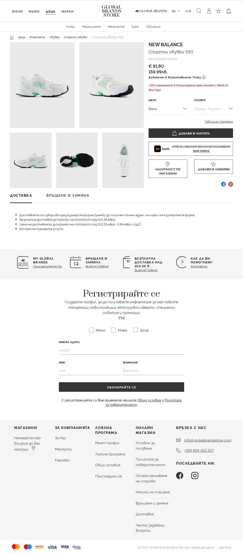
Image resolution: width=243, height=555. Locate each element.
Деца (21, 37)
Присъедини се (108, 475)
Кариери (62, 459)
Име (62, 362)
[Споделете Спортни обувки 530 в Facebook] (223, 186)
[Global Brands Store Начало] (111, 10)
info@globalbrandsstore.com (207, 440)
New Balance (166, 44)
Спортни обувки (75, 37)
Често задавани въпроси (150, 527)
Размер (200, 100)
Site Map (225, 547)
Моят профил (107, 442)
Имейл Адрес (69, 342)
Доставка (145, 513)
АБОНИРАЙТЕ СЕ (121, 387)
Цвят (153, 100)
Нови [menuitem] (70, 26)
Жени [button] (17, 11)
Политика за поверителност (150, 462)
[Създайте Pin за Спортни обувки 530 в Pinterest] (230, 186)
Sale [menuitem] (135, 26)
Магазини (63, 448)
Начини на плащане (153, 491)
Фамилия (130, 362)
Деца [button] (51, 11)
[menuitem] (70, 26)
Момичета (37, 37)
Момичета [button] (91, 26)
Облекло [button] (153, 26)
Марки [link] (67, 11)
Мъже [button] (34, 11)
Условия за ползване (145, 445)
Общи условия (149, 400)
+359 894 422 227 (199, 450)
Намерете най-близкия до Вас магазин (28, 443)
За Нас (60, 437)
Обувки (54, 37)
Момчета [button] (116, 26)
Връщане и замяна (152, 502)
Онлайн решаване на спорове (151, 478)
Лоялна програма (110, 453)
